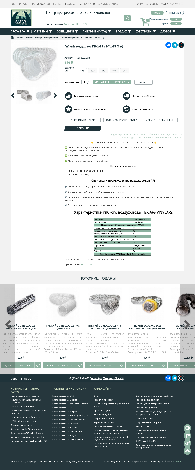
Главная (20, 38)
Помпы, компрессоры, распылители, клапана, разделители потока (111, 431)
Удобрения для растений (148, 399)
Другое (165, 31)
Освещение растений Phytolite (25, 417)
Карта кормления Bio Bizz (64, 399)
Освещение (65, 31)
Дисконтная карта (79, 4)
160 (114, 70)
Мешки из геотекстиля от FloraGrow (28, 437)
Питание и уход (95, 31)
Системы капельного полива (108, 426)
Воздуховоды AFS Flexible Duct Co (27, 433)
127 (93, 70)
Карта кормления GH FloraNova (67, 439)
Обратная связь (147, 4)
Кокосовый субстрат (146, 418)
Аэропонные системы (104, 422)
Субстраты (144, 31)
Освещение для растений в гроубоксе (154, 395)
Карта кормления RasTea (64, 427)
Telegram (108, 378)
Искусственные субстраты (148, 422)
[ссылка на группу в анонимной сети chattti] (181, 47)
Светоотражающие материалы (151, 437)
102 (82, 70)
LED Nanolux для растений (23, 421)
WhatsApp (96, 378)
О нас (96, 395)
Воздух (121, 31)
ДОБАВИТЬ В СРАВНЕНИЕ (160, 120)
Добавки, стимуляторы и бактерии (153, 403)
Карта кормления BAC (63, 395)
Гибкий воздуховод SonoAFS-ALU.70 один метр (146, 327)
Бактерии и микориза (21, 425)
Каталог (24, 4)
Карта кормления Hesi (63, 407)
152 (103, 70)
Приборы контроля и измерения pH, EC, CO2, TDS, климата (111, 438)
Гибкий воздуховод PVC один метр (63, 327)
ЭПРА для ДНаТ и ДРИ (146, 441)
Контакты (59, 4)
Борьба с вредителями (147, 407)
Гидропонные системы (105, 418)
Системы (41, 31)
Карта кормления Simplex (64, 411)
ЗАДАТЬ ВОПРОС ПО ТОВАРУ (121, 120)
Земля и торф (142, 426)
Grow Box (18, 31)
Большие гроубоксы (103, 414)
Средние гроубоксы (103, 410)
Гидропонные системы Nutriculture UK (29, 441)
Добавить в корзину (112, 82)
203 (125, 70)
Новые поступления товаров (25, 395)
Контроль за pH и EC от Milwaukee (27, 429)
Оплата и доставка (105, 4)
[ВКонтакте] (168, 47)
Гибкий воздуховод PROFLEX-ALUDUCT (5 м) (21, 327)
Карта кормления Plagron (64, 435)
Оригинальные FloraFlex (22, 406)
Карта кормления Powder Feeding (68, 419)
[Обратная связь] (187, 443)
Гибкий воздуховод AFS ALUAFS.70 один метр (105, 327)
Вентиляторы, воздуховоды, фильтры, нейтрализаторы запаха (154, 413)
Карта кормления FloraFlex (65, 423)
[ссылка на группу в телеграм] (175, 47)
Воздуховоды (51, 38)
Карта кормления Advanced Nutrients (70, 403)
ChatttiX (118, 378)
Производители (41, 4)
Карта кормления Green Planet (67, 431)
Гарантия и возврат (103, 399)
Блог (14, 4)
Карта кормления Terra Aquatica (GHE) (70, 415)
